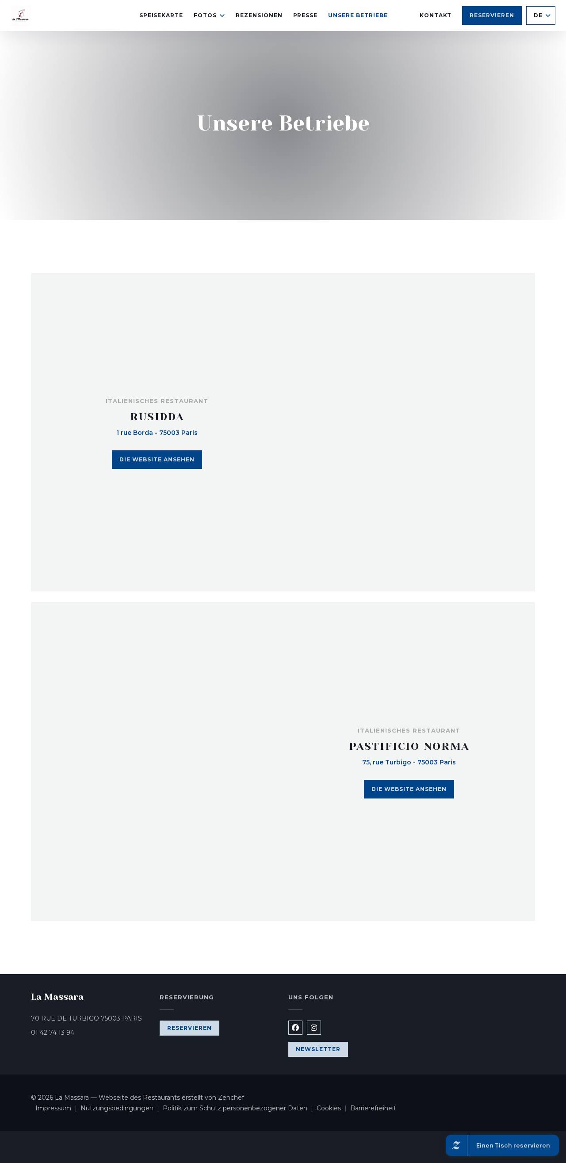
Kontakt (436, 15)
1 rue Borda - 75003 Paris (157, 433)
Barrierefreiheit (373, 1108)
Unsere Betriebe (357, 15)
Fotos (205, 15)
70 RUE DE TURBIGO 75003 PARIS (90, 1018)
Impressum (57, 1108)
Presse (305, 15)
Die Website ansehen (156, 459)
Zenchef (231, 1098)
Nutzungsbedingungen (121, 1108)
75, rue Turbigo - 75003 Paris (409, 762)
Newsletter (318, 1049)
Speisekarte (161, 15)
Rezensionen (259, 15)
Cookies (333, 1108)
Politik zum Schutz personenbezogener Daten (240, 1108)
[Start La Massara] (21, 16)
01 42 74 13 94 (52, 1032)
